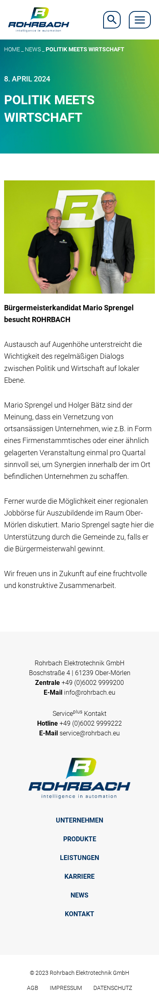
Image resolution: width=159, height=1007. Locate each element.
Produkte (79, 839)
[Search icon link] (112, 20)
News (33, 49)
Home (12, 49)
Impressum (66, 988)
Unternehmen (79, 820)
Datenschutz (112, 988)
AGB (32, 988)
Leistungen (79, 858)
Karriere (79, 876)
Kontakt (79, 914)
